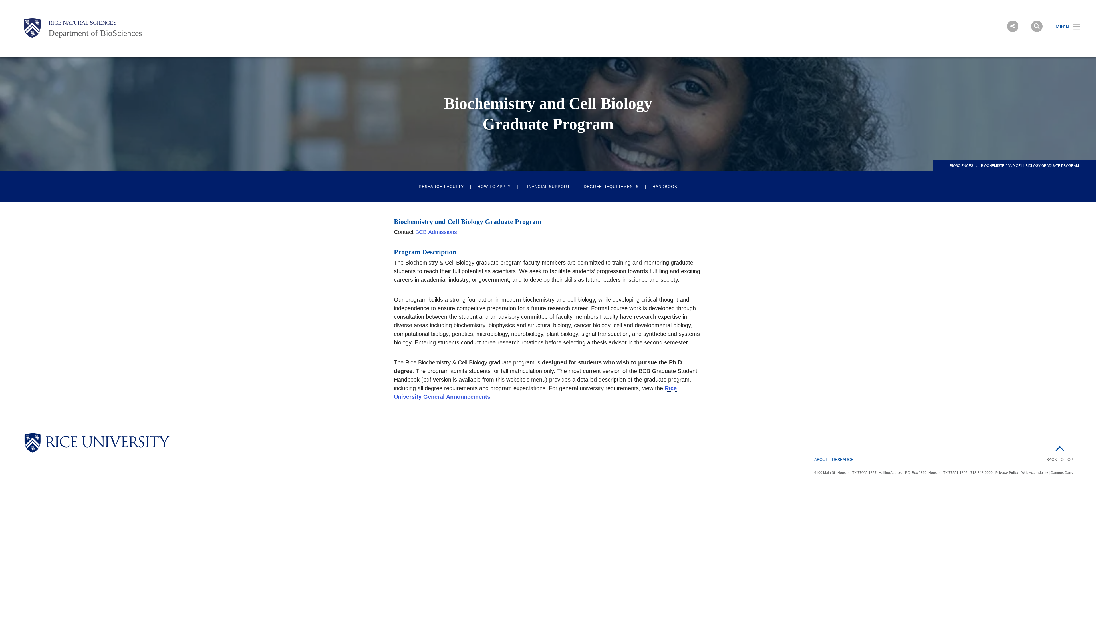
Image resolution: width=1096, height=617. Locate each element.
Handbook (664, 186)
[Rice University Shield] (32, 28)
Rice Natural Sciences (82, 22)
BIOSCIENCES (961, 166)
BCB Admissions (436, 232)
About (821, 459)
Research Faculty (441, 186)
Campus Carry (1062, 473)
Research (843, 459)
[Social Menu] (1012, 26)
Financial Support (547, 186)
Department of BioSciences (95, 33)
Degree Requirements (611, 186)
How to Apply (494, 186)
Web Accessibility (1034, 473)
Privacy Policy (1007, 473)
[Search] (1037, 26)
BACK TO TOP (1059, 459)
